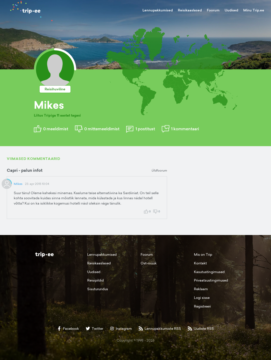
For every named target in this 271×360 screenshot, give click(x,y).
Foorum (213, 10)
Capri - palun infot (25, 170)
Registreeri (202, 306)
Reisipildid (95, 280)
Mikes (18, 184)
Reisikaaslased (190, 10)
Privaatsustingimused (211, 280)
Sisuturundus (97, 289)
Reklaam (201, 289)
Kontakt (200, 263)
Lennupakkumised (157, 10)
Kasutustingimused (209, 271)
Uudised (231, 10)
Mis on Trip (203, 254)
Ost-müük (149, 263)
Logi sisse (202, 297)
